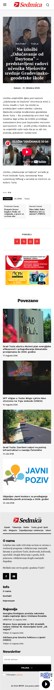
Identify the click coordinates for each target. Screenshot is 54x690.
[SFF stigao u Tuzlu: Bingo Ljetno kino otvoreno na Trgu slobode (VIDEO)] (27, 378)
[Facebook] (17, 241)
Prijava (25, 668)
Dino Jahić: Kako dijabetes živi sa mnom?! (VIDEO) (37, 211)
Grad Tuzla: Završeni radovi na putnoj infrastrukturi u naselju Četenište (24, 448)
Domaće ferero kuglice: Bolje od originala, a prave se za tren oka (14, 212)
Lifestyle (7, 620)
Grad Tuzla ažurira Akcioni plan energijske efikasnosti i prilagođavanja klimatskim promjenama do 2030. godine (27, 349)
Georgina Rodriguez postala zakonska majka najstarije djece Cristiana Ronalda (25, 614)
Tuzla (34, 44)
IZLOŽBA (18, 199)
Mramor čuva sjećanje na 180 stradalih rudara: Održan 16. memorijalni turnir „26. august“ (25, 627)
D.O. (9, 192)
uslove (19, 675)
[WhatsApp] (30, 241)
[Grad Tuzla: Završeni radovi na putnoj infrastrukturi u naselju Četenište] (27, 427)
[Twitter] (24, 241)
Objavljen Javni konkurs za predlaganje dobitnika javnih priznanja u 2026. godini (26, 498)
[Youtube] (14, 576)
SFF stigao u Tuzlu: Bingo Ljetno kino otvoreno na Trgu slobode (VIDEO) (24, 399)
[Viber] (37, 241)
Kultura (21, 44)
